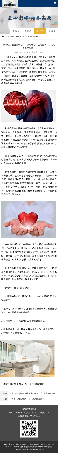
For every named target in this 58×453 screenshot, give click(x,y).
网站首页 (19, 36)
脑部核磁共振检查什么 (40, 444)
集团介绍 (16, 31)
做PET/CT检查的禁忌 (26, 444)
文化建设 (52, 31)
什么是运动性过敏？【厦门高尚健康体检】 (23, 399)
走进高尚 (27, 36)
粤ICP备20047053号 (42, 447)
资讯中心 (40, 31)
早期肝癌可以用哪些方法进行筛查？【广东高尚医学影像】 (29, 393)
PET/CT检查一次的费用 (11, 444)
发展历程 (28, 31)
